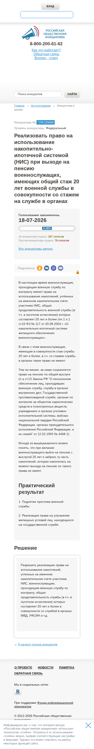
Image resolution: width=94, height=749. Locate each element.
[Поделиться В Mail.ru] (53, 268)
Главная (19, 105)
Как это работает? (46, 50)
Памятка (66, 667)
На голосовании (41, 105)
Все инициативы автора (36, 248)
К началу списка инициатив (37, 644)
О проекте (23, 667)
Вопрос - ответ (46, 58)
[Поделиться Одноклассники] (39, 268)
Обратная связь (46, 54)
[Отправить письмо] (60, 268)
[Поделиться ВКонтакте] (46, 268)
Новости (45, 667)
